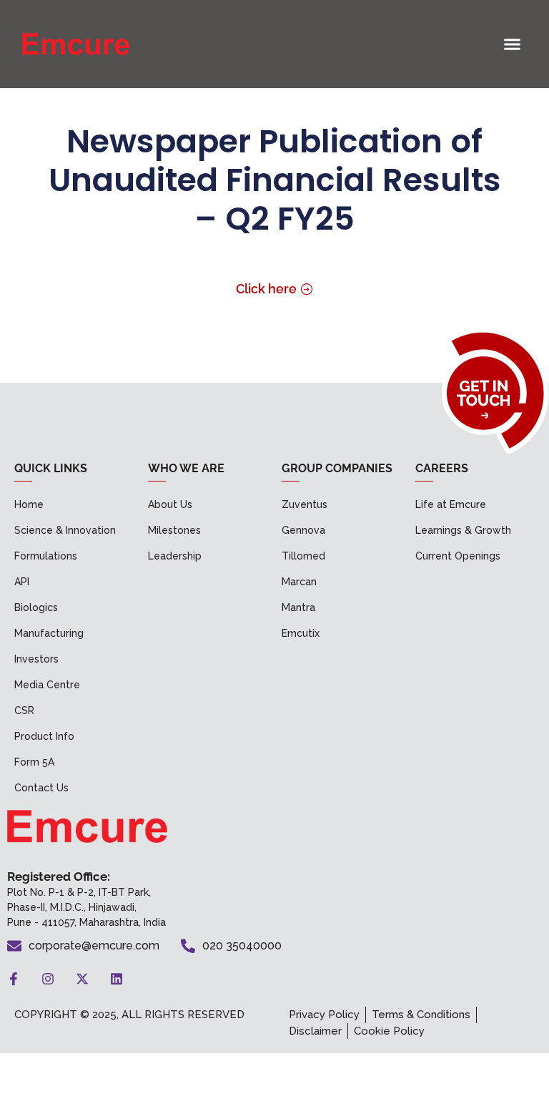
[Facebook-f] (13, 978)
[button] (512, 44)
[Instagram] (47, 978)
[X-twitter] (82, 978)
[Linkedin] (116, 978)
